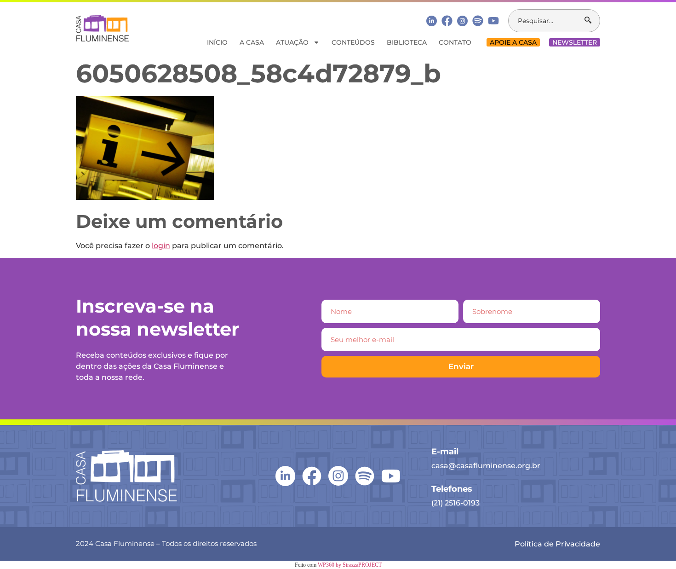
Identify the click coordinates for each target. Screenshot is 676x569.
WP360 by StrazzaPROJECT (350, 565)
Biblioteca (407, 42)
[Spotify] (477, 20)
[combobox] (546, 21)
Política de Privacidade (557, 544)
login (161, 245)
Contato (455, 42)
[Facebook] (447, 20)
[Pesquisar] (592, 21)
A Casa (252, 42)
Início (217, 42)
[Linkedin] (431, 20)
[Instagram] (462, 21)
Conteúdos (353, 42)
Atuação (292, 42)
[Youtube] (493, 20)
